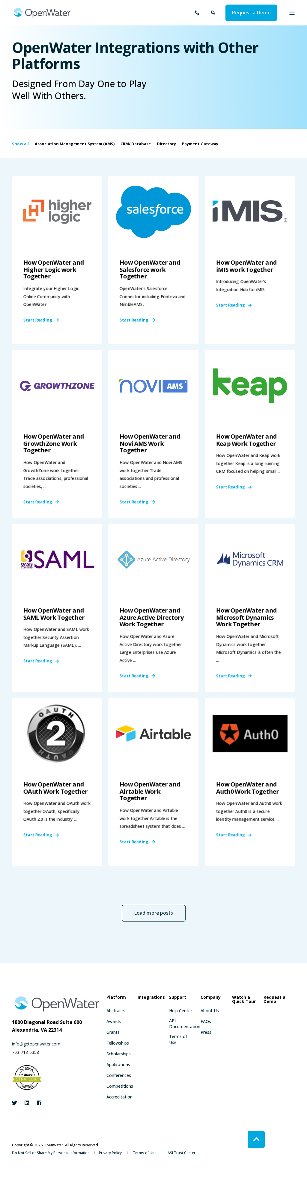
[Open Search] (213, 12)
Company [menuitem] (211, 997)
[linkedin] (27, 1102)
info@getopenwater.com (36, 1044)
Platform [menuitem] (116, 997)
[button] (154, 913)
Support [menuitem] (177, 997)
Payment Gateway (200, 143)
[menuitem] (115, 1011)
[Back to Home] (42, 13)
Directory (166, 143)
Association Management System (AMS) (75, 143)
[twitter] (16, 1102)
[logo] (57, 1003)
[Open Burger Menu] (292, 13)
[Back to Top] (256, 1139)
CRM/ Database (136, 143)
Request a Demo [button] (251, 12)
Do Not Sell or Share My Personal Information (51, 1152)
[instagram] (37, 1102)
